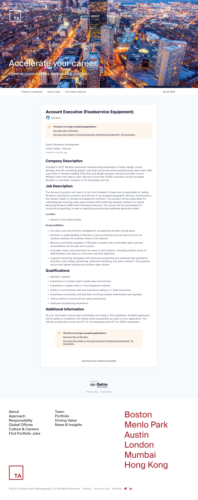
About (14, 412)
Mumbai (140, 455)
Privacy (87, 488)
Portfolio (62, 416)
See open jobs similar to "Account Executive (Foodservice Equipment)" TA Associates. (94, 134)
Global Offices (21, 425)
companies (32, 91)
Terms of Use (101, 488)
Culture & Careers (24, 429)
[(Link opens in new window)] (125, 489)
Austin (136, 435)
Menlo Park (146, 425)
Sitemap (117, 488)
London (139, 445)
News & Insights (68, 425)
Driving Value (66, 420)
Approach (17, 416)
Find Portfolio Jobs (24, 433)
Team (59, 412)
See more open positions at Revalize (99, 360)
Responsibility (20, 420)
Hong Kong (146, 465)
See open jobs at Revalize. (65, 130)
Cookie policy (106, 392)
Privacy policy (92, 392)
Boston (138, 415)
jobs (53, 91)
